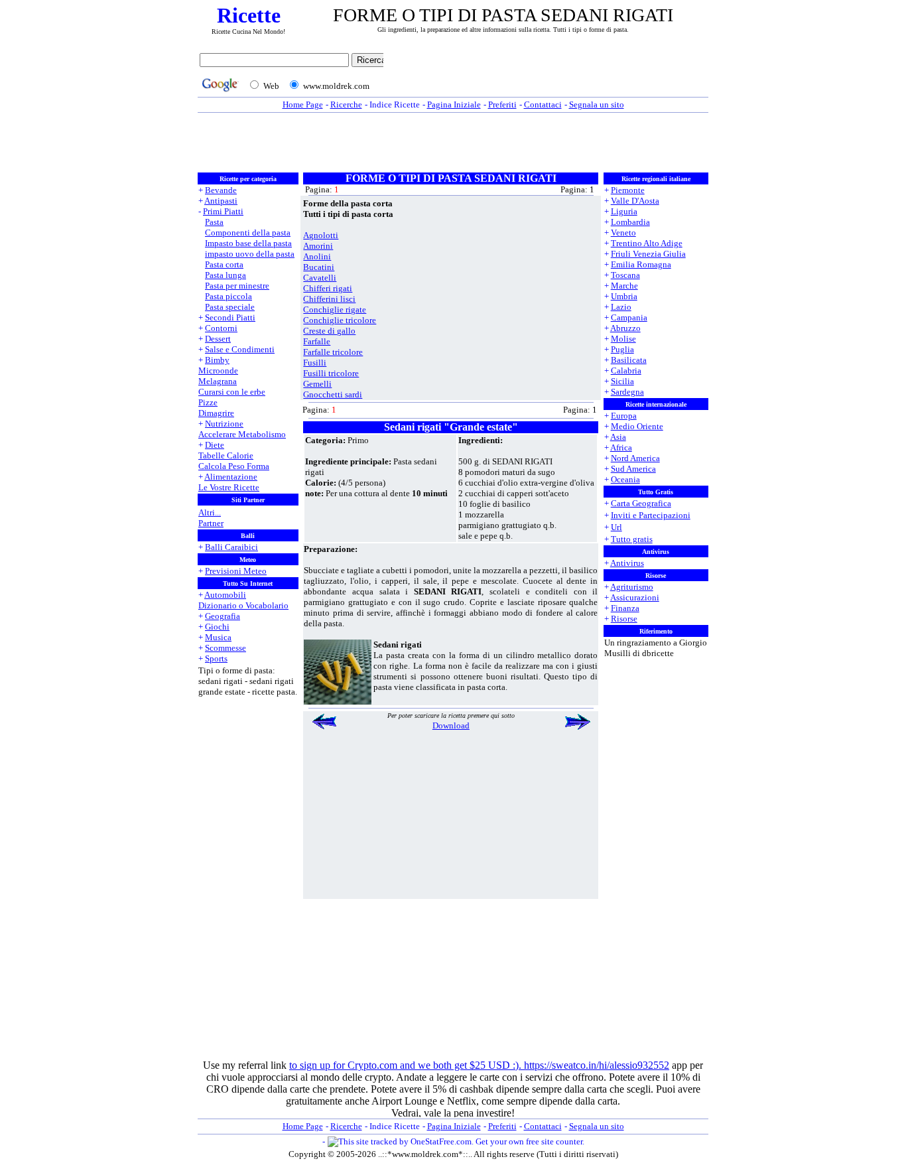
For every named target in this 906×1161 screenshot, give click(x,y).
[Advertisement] (549, 74)
